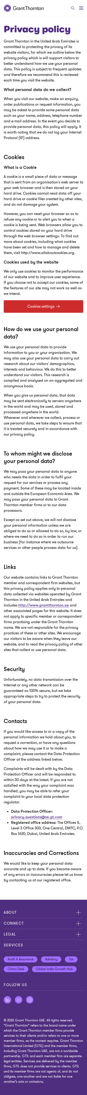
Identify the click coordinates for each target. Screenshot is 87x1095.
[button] (43, 306)
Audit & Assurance (20, 959)
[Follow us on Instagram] (29, 1000)
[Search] (72, 8)
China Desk (16, 969)
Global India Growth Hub (54, 969)
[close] (78, 912)
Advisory (51, 959)
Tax (71, 959)
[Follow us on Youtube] (18, 1000)
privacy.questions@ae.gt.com (36, 817)
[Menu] (81, 8)
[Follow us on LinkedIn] (7, 1000)
